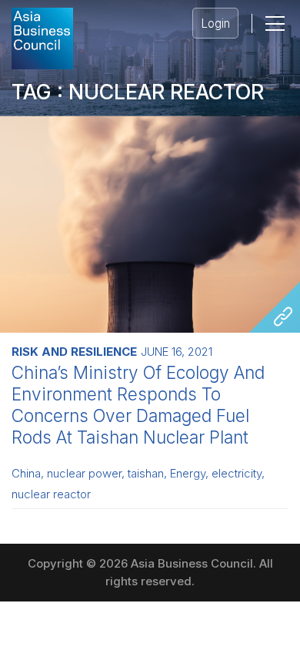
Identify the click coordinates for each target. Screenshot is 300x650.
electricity (237, 474)
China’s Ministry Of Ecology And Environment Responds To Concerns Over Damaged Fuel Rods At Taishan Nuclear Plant (138, 404)
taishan (146, 474)
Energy (187, 474)
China (26, 474)
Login (215, 23)
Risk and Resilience (74, 351)
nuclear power (84, 474)
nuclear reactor (51, 494)
